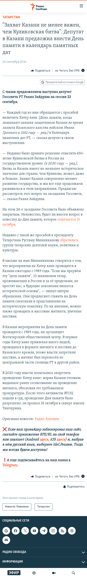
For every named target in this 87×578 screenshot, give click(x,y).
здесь (60, 439)
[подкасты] (34, 573)
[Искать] (73, 573)
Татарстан (11, 17)
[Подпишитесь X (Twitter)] (25, 531)
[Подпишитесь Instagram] (53, 531)
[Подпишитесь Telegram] (44, 531)
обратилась (69, 240)
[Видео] (54, 573)
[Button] (40, 70)
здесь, (44, 439)
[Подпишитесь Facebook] (15, 531)
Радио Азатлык (47, 419)
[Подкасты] (72, 531)
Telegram (9, 465)
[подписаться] (6, 540)
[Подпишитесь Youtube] (34, 531)
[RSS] (62, 531)
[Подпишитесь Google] (6, 531)
